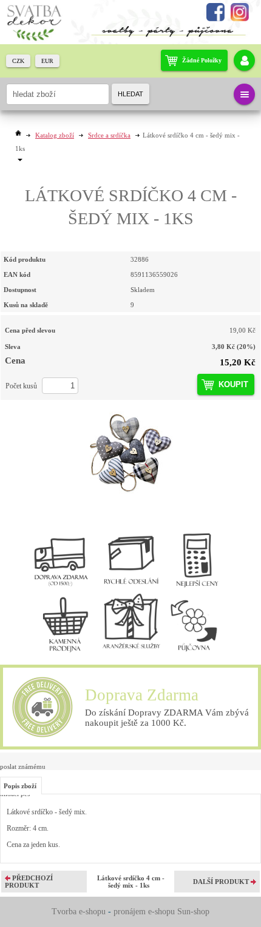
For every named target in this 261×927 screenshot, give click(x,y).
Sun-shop (193, 911)
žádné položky (202, 60)
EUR (47, 61)
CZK (18, 61)
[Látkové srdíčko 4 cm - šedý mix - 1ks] (130, 452)
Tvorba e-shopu (79, 911)
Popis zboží (20, 785)
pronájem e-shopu (144, 911)
